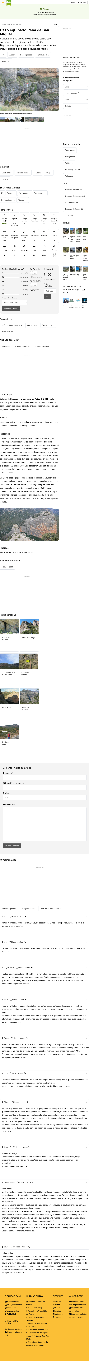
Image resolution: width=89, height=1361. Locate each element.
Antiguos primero (28, 908)
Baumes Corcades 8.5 (73, 189)
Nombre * (8, 773)
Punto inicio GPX (23, 346)
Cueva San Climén (6, 638)
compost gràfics (13, 1311)
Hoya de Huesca (23, 173)
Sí (24, 255)
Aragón (12, 55)
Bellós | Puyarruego (35, 1307)
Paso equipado (26, 55)
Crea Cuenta (82, 2)
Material (70, 163)
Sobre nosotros (13, 1301)
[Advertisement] (29, 145)
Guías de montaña (14, 1329)
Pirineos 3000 (7, 567)
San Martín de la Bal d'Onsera (8, 673)
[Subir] (86, 916)
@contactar (8, 331)
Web (6, 793)
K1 (3, 55)
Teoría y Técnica (73, 169)
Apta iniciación (43, 55)
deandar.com (16, 24)
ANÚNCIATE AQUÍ (26, 128)
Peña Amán (6, 707)
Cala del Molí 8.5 (71, 202)
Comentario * (11, 804)
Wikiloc (58, 1301)
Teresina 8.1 (70, 215)
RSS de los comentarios (50, 908)
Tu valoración (48, 285)
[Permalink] (25, 916)
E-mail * (14, 783)
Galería (7, 346)
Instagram (58, 1314)
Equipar (70, 176)
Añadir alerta (52, 14)
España (5, 179)
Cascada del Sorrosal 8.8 (75, 196)
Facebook (58, 1311)
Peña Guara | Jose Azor (13, 325)
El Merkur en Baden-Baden (37, 1329)
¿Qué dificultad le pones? (14, 269)
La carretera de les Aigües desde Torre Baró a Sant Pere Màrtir (37, 1335)
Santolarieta (6, 173)
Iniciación (71, 150)
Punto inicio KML (43, 346)
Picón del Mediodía (6, 743)
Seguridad (71, 156)
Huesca (38, 173)
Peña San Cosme (26, 708)
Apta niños (6, 61)
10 (55, 24)
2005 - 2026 (11, 1307)
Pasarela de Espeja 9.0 (74, 209)
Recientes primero (9, 908)
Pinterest (57, 1317)
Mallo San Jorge (28, 637)
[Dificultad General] (1, 187)
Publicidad (11, 1314)
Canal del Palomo (25, 673)
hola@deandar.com (14, 1304)
